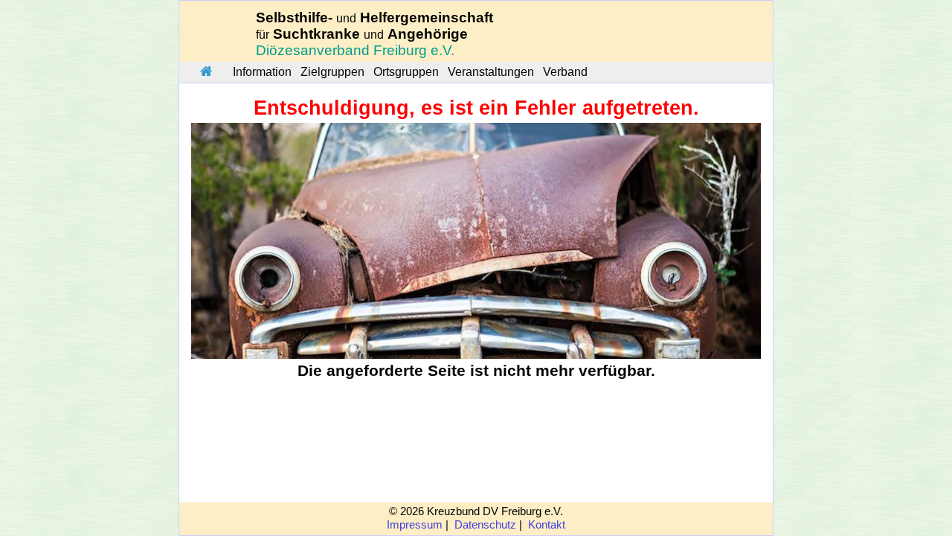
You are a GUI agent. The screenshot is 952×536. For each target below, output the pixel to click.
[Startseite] (206, 72)
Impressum (415, 525)
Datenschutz (485, 525)
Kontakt (546, 525)
